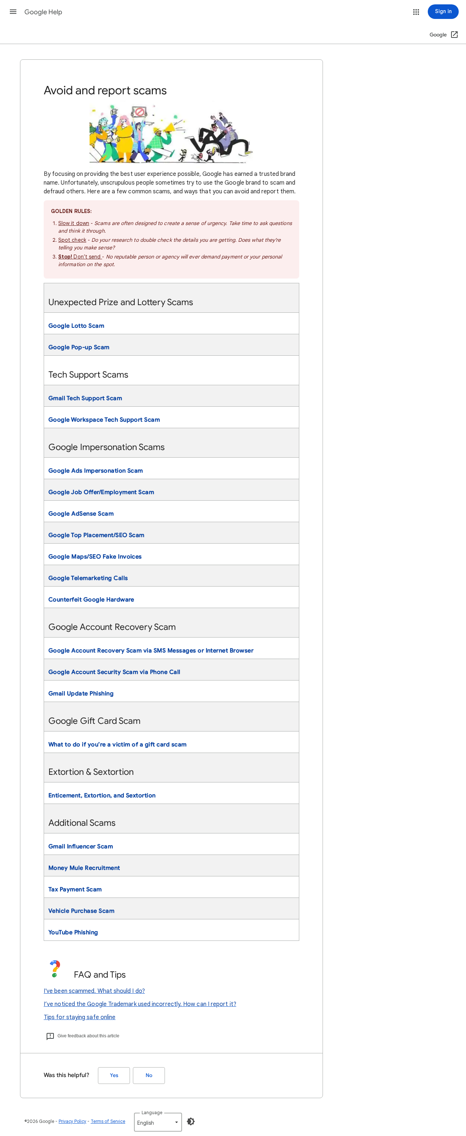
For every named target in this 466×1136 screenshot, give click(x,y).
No (149, 1075)
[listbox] (158, 1122)
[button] (13, 11)
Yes (114, 1075)
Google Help (43, 12)
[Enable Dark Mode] (191, 1121)
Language (152, 1112)
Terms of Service (108, 1121)
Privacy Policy (72, 1121)
